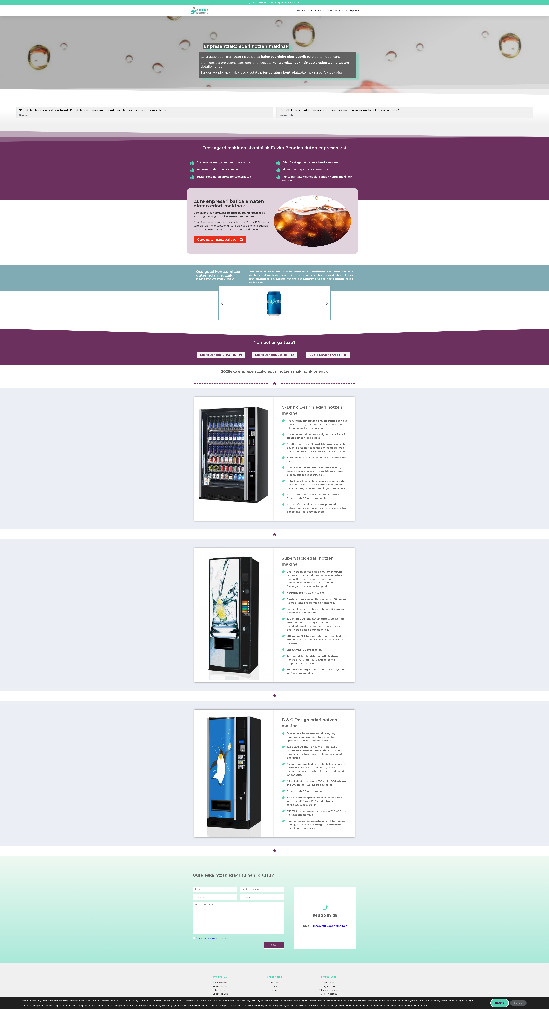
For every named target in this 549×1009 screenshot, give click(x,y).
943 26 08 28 (325, 915)
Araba (274, 986)
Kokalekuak (322, 10)
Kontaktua (341, 10)
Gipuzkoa (274, 982)
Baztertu (518, 1003)
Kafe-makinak (220, 982)
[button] (220, 239)
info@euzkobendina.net (330, 926)
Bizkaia (274, 990)
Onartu (499, 1002)
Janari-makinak (220, 986)
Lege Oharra (329, 986)
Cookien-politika (329, 994)
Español (354, 10)
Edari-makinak (220, 990)
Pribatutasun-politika (205, 938)
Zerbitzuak (303, 10)
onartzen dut (212, 938)
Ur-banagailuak (220, 994)
